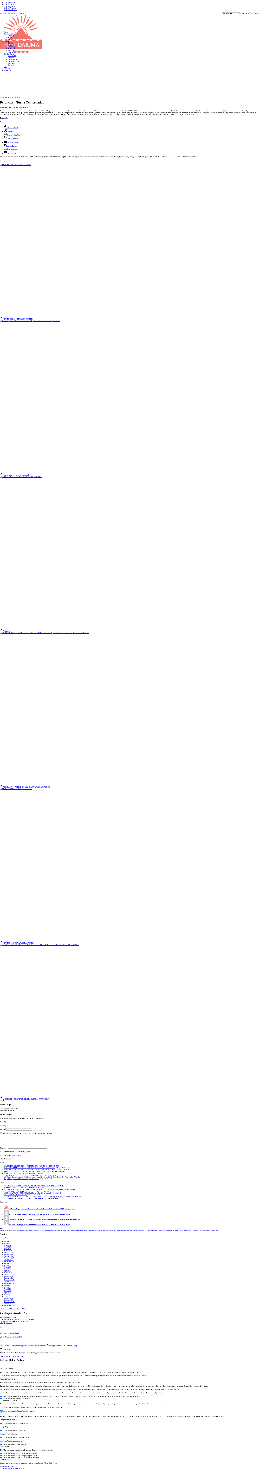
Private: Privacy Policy (7, 1466)
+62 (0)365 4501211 (22, 13)
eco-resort (80, 1230)
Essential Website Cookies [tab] (8, 1379)
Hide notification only (12, 1356)
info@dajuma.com (6, 1323)
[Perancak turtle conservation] (10, 97)
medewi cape (129, 1230)
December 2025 (9, 1256)
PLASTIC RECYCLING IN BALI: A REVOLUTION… (23, 1191)
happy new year (109, 1230)
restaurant (164, 1230)
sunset (176, 1230)
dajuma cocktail (62, 1230)
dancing (76, 1230)
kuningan (123, 1230)
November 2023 (9, 1302)
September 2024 (9, 1283)
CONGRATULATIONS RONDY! (15, 1195)
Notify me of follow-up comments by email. (16, 1152)
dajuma (50, 1230)
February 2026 (9, 1252)
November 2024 (9, 1280)
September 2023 (9, 1305)
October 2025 (8, 1260)
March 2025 (8, 1272)
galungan (100, 1230)
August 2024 (8, 1285)
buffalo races (20, 1230)
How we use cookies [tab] (6, 1369)
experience (91, 1230)
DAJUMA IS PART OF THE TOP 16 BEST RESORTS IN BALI (25, 1198)
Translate (256, 13)
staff (173, 1230)
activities (2, 1230)
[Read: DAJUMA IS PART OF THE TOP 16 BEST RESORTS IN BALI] (42, 1197)
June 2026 (7, 1245)
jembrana (119, 1230)
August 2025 (8, 1263)
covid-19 (42, 1230)
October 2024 (8, 1282)
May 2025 (7, 1269)
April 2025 (7, 1271)
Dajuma (15, 107)
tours (193, 1230)
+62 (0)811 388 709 (6, 13)
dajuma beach (55, 1230)
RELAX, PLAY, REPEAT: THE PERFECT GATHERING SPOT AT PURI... (29, 1171)
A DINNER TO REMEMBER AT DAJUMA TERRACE (23, 1175)
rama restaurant (158, 1230)
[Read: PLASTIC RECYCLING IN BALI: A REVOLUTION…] (40, 1189)
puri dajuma (151, 1230)
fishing (95, 1230)
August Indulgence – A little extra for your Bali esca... (21, 1179)
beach (14, 1230)
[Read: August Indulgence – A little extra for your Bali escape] (42, 1177)
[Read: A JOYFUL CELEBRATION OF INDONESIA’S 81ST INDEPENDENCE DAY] (31, 1166)
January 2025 (8, 1276)
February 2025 (9, 1274)
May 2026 (7, 1247)
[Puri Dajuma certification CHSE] (11, 1337)
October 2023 (8, 1303)
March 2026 (8, 1250)
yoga (217, 1230)
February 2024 (9, 1296)
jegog (115, 1230)
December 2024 (9, 1278)
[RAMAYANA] (6, 1328)
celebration (25, 1230)
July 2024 (7, 1287)
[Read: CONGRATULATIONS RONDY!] (32, 1193)
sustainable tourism (186, 1230)
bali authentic (10, 1230)
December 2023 (9, 1300)
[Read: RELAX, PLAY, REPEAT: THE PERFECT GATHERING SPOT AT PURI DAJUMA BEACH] (36, 1170)
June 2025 (7, 1267)
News (20, 107)
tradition (196, 1230)
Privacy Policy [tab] (4, 1459)
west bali (213, 1230)
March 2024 (8, 1294)
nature (142, 1230)
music (139, 1230)
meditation (135, 1230)
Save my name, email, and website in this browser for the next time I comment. (27, 1133)
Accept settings (5, 1468)
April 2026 (7, 1249)
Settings (21, 1356)
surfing (179, 1230)
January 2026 (8, 1254)
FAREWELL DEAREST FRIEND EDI (17, 1187)
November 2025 (9, 1258)
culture (46, 1230)
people (146, 1230)
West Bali (26, 107)
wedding (208, 1230)
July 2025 (7, 1265)
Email (2, 1125)
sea (168, 1230)
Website (2, 1129)
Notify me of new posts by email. (13, 1155)
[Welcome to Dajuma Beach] (21, 53)
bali (5, 1230)
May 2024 (7, 1291)
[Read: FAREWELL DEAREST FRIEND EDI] (34, 1186)
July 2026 (7, 1243)
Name (2, 1122)
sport (170, 1230)
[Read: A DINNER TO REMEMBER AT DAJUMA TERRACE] (23, 1173)
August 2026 (8, 1241)
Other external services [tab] (7, 1413)
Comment (4, 1148)
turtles (6, 118)
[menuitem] (132, 32)
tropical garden (202, 1230)
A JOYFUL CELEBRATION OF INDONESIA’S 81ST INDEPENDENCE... (29, 1168)
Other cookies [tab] (4, 1446)
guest (104, 1230)
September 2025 (9, 1261)
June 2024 (7, 1289)
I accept (2, 1356)
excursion (85, 1230)
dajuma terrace (70, 1230)
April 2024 (7, 1293)
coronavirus (37, 1230)
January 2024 (8, 1298)
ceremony (31, 1230)
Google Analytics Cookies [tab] (8, 1400)
